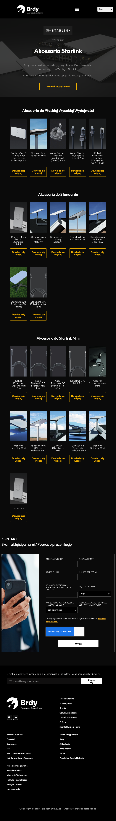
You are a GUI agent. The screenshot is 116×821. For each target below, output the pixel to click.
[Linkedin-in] (15, 717)
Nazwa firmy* (86, 559)
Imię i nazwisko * (54, 559)
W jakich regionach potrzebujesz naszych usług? (58, 587)
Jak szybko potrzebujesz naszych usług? (60, 604)
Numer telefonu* (88, 572)
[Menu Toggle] (77, 9)
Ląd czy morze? (88, 586)
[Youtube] (9, 717)
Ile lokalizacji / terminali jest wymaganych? (93, 604)
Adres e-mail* (53, 572)
